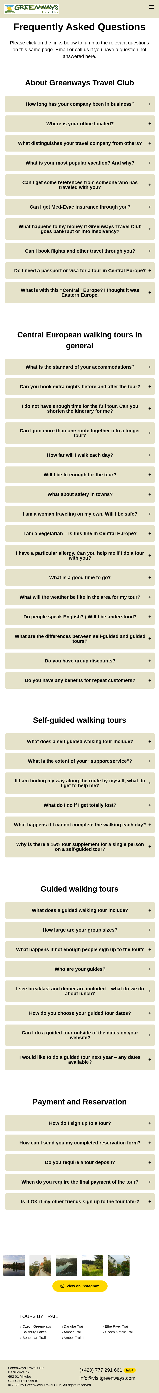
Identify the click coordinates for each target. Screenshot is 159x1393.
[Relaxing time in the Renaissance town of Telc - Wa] (14, 1265)
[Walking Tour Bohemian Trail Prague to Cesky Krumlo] (40, 1265)
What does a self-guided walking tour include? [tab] (80, 741)
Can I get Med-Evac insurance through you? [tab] (80, 207)
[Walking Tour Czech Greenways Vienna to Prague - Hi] (119, 1265)
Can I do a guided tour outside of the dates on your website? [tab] (80, 1035)
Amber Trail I (73, 1332)
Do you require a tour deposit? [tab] (80, 1162)
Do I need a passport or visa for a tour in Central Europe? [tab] (80, 270)
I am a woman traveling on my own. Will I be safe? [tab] (80, 514)
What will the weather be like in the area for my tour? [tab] (80, 597)
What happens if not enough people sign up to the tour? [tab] (80, 949)
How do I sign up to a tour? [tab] (80, 1123)
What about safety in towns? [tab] (80, 494)
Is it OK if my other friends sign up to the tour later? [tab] (80, 1201)
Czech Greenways (36, 1326)
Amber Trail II (74, 1338)
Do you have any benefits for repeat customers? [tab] (80, 680)
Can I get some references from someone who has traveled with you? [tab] (80, 185)
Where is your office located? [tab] (80, 123)
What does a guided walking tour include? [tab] (80, 910)
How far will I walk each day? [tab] (80, 455)
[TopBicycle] (31, 9)
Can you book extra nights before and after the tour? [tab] (80, 386)
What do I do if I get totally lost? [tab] (80, 805)
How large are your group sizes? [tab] (80, 930)
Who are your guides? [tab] (80, 969)
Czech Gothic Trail (119, 1332)
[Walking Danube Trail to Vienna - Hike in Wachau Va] (66, 1265)
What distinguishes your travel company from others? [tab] (80, 143)
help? (129, 1370)
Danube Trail (74, 1326)
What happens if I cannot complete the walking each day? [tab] (80, 824)
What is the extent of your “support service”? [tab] (80, 761)
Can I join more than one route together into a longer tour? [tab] (80, 433)
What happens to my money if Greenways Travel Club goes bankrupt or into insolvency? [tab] (80, 229)
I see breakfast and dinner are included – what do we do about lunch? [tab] (80, 991)
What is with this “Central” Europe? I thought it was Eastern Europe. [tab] (80, 292)
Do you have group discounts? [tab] (80, 660)
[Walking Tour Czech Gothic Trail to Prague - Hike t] (92, 1265)
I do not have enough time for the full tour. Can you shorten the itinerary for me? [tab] (80, 408)
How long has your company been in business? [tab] (80, 104)
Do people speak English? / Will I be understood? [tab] (80, 616)
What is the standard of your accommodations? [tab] (80, 367)
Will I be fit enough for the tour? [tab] (80, 474)
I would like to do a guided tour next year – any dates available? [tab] (80, 1059)
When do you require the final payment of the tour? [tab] (80, 1182)
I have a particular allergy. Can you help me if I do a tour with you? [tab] (80, 555)
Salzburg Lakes (34, 1332)
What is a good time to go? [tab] (80, 577)
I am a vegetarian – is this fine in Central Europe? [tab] (80, 533)
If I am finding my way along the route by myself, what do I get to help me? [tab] (80, 783)
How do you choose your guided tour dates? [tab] (80, 1013)
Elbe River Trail (117, 1326)
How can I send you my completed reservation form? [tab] (80, 1142)
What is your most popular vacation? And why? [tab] (80, 163)
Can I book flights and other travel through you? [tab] (80, 251)
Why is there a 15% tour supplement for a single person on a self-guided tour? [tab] (80, 847)
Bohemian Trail (34, 1338)
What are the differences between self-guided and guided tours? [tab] (80, 639)
